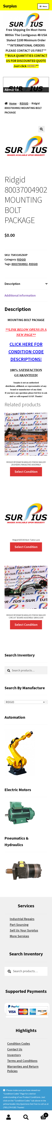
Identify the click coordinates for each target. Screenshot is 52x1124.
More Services (19, 936)
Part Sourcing (19, 925)
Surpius (10, 6)
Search (26, 1117)
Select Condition (26, 472)
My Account (8, 1117)
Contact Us (14, 1049)
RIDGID (24, 103)
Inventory (14, 1055)
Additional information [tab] (20, 295)
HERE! (31, 66)
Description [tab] (12, 284)
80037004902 (19, 264)
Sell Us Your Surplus (24, 930)
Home (13, 103)
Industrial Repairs (22, 919)
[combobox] (26, 702)
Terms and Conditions (22, 1061)
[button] (41, 129)
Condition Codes (18, 1043)
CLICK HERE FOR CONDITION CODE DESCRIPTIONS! (26, 351)
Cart (40, 1114)
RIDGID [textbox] (25, 702)
